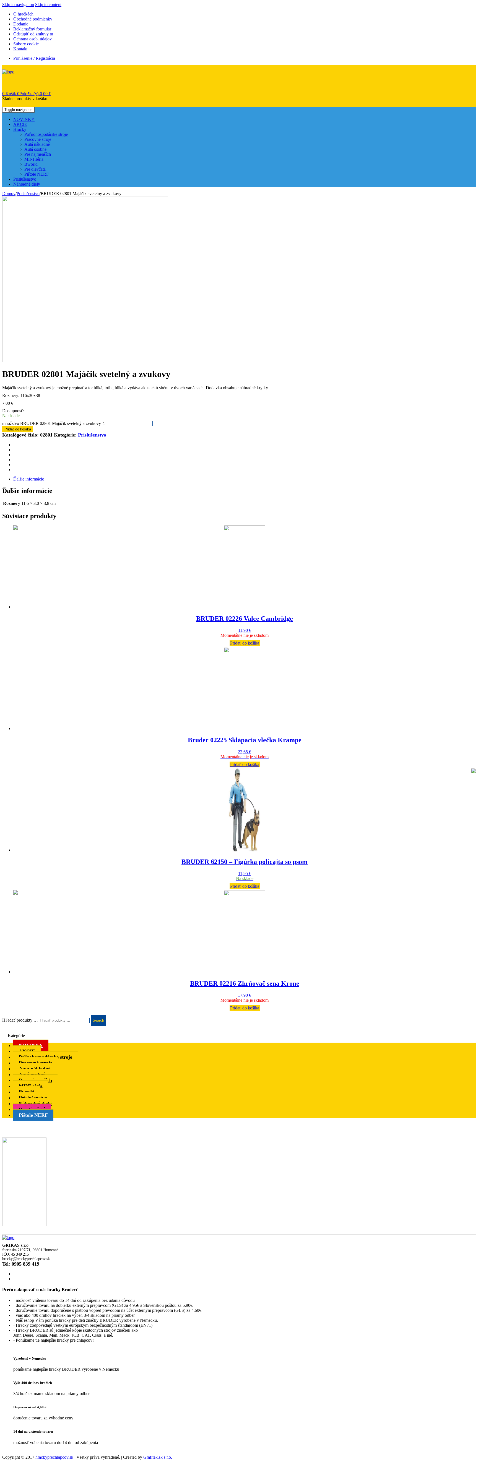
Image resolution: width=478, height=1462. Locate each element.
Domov (8, 193)
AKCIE (20, 124)
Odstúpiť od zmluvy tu (33, 34)
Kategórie (16, 1035)
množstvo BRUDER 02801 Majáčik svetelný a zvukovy (51, 423)
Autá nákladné (37, 144)
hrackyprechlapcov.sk (54, 1457)
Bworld (31, 164)
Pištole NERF (36, 174)
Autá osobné (35, 149)
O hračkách (23, 14)
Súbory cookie (26, 43)
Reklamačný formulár (32, 29)
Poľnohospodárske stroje (46, 134)
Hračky (19, 129)
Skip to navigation (18, 4)
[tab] (244, 479)
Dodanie (20, 24)
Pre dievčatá (35, 169)
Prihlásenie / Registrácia (34, 58)
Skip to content (48, 4)
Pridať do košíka (17, 429)
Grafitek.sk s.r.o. (157, 1457)
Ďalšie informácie (28, 479)
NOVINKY (24, 119)
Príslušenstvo (24, 179)
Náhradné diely (26, 184)
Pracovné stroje (37, 139)
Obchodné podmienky (32, 19)
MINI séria (33, 159)
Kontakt (20, 48)
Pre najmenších (37, 154)
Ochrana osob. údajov (32, 39)
